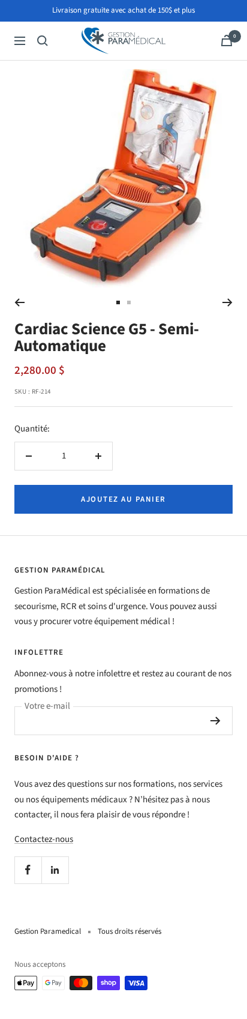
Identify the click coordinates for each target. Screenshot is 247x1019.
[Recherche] (42, 40)
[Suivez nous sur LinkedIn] (54, 869)
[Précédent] (19, 302)
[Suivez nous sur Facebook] (27, 869)
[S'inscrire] (215, 721)
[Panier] (227, 40)
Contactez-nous (43, 839)
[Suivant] (227, 302)
